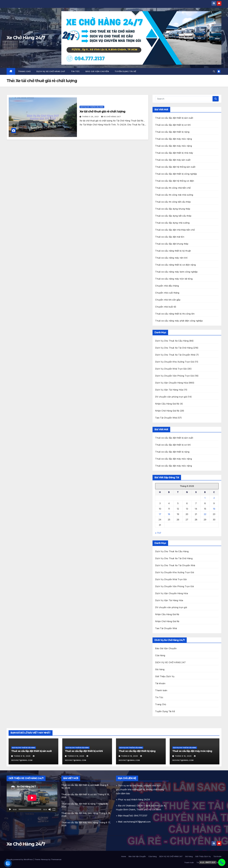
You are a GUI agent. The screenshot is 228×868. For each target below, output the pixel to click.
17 (160, 514)
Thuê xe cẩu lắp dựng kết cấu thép (173, 215)
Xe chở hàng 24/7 (112, 117)
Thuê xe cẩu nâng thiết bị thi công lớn (174, 313)
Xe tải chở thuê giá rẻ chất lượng (102, 111)
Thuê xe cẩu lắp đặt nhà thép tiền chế (174, 229)
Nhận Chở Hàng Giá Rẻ (167, 410)
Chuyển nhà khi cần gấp (167, 299)
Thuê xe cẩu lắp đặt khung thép (171, 243)
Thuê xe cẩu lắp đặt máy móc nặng (173, 139)
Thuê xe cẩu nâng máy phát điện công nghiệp (179, 320)
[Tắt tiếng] (49, 809)
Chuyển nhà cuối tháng (167, 292)
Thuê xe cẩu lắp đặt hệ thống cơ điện (174, 180)
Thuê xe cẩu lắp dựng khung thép (172, 208)
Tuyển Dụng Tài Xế (125, 71)
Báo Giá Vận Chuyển (97, 71)
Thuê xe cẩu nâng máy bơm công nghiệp (176, 271)
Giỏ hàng (159, 669)
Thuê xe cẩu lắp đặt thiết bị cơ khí (173, 125)
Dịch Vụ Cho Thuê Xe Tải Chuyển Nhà (175, 354)
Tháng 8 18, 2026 (22, 756)
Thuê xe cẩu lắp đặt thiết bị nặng (172, 132)
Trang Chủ (24, 71)
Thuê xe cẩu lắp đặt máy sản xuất (172, 160)
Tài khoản (160, 683)
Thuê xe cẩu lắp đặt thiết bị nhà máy (174, 153)
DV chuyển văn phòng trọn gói (171, 396)
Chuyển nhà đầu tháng (167, 285)
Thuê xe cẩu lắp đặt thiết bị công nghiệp (176, 173)
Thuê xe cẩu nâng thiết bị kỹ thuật (173, 250)
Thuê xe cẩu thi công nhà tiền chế (173, 187)
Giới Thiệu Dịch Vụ (164, 676)
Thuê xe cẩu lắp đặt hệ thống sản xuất (175, 166)
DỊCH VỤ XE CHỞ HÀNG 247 (50, 71)
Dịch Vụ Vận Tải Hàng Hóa (169, 389)
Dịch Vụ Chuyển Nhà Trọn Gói (171, 368)
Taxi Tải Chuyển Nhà (166, 417)
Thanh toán (161, 690)
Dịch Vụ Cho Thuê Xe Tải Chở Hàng (173, 347)
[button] (214, 71)
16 (214, 508)
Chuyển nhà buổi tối (165, 306)
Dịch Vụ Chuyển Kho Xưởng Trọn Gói (174, 361)
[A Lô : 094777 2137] (221, 862)
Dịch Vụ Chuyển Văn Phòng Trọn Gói (174, 375)
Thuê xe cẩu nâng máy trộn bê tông (174, 278)
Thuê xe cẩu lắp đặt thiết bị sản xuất (174, 118)
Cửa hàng (160, 655)
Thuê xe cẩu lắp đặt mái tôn (169, 236)
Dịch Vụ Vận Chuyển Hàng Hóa (171, 382)
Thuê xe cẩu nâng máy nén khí (171, 257)
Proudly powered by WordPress (20, 859)
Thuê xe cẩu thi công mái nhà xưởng (174, 194)
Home (123, 856)
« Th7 (158, 533)
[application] (32, 798)
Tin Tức (75, 71)
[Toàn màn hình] (54, 809)
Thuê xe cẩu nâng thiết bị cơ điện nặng (175, 264)
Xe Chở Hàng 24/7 (26, 37)
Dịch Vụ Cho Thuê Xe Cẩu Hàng (91, 107)
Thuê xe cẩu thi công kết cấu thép (173, 201)
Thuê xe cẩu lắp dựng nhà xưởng (172, 222)
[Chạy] (10, 809)
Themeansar (56, 859)
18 (169, 514)
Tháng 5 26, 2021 (90, 117)
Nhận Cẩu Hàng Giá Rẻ (167, 403)
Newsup (44, 859)
